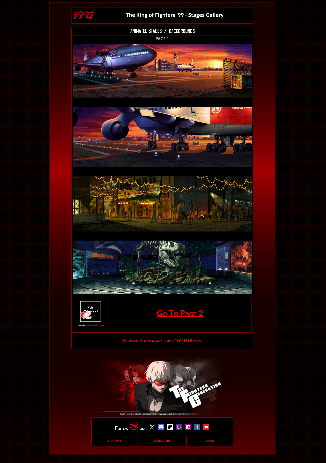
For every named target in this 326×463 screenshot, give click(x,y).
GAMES (209, 440)
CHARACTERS (162, 440)
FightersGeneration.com (94, 326)
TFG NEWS (114, 440)
